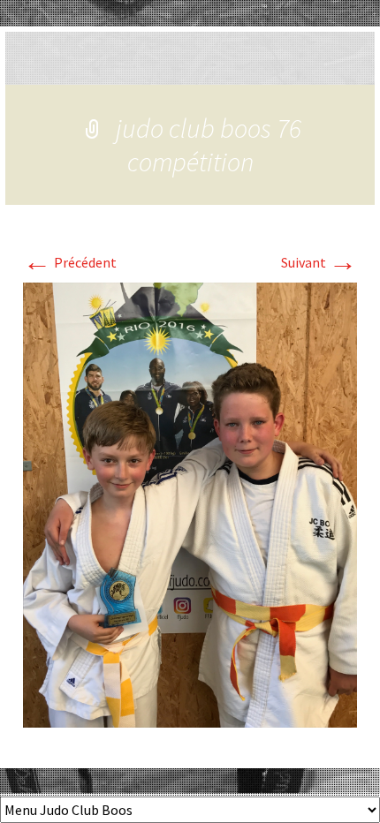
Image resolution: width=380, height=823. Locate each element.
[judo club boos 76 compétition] (190, 503)
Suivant (319, 262)
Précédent (70, 262)
